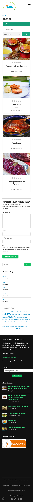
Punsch (19, 321)
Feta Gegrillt (12, 420)
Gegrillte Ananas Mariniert (16, 427)
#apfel (4, 276)
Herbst (11, 316)
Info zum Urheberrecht (9, 357)
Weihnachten (12, 329)
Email (27, 311)
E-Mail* (6, 367)
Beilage (14, 311)
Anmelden (17, 376)
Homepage (18, 317)
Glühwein (25, 314)
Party (6, 321)
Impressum (6, 481)
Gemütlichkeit (17, 314)
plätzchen (15, 321)
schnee (16, 324)
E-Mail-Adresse (7, 238)
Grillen (28, 314)
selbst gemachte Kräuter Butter (18, 406)
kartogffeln (4, 319)
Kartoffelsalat (24, 317)
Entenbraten (16, 143)
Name (4, 230)
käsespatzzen (18, 319)
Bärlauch (18, 311)
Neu (29, 319)
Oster (3, 321)
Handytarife (5, 317)
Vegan (7, 329)
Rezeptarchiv (24, 321)
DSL (25, 311)
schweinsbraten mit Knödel (8, 326)
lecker (23, 319)
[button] (28, 40)
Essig (3, 314)
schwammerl (21, 324)
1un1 (3, 311)
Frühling (12, 314)
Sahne (7, 324)
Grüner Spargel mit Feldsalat (17, 413)
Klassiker (13, 319)
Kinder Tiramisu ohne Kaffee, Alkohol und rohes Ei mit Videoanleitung (17, 397)
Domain (21, 311)
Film (7, 313)
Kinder (9, 319)
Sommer (20, 326)
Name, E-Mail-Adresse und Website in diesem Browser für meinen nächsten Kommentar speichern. (16, 250)
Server (16, 326)
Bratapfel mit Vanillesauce (16, 66)
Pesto (9, 321)
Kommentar (6, 212)
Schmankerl (12, 324)
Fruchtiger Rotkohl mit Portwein (16, 183)
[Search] (26, 34)
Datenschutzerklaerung (16, 481)
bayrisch (10, 311)
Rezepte (4, 324)
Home (4, 16)
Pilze (12, 321)
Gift (22, 314)
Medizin (26, 319)
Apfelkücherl (16, 105)
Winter (19, 328)
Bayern (6, 311)
